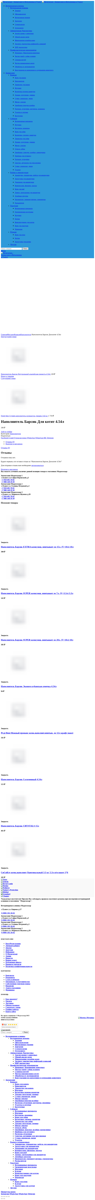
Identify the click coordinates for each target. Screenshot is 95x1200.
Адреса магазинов (13, 988)
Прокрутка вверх (8, 1192)
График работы (12, 1009)
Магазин (10, 335)
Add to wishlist (6, 432)
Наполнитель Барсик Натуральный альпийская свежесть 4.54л (26, 374)
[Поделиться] (4, 1196)
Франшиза (10, 990)
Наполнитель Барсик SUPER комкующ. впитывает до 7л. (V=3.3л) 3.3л (37, 593)
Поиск (25, 249)
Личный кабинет (13, 946)
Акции (8, 956)
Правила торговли (13, 964)
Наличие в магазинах (14, 444)
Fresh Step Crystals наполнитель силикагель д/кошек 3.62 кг (24, 416)
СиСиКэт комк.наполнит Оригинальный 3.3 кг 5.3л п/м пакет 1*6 (34, 872)
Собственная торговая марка (18, 984)
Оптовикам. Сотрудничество (18, 982)
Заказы (9, 948)
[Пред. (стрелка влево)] (2, 1198)
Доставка (9, 1003)
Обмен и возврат (13, 1005)
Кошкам (17, 335)
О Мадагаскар (11, 954)
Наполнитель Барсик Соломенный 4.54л (21, 779)
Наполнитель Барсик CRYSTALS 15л (20, 826)
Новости (9, 958)
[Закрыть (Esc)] (2, 1196)
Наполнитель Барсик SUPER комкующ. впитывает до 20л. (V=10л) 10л (37, 640)
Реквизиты (10, 977)
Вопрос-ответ (11, 960)
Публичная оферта (13, 962)
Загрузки (9, 950)
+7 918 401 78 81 (7, 480)
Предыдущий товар (8, 337)
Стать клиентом (12, 980)
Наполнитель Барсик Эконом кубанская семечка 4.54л (29, 686)
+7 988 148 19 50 (7, 482)
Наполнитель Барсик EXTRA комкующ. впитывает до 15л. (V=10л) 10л (37, 547)
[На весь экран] (6, 1196)
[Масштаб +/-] (9, 1196)
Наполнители (25, 335)
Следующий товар (8, 378)
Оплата (9, 1001)
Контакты (10, 975)
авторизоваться (37, 465)
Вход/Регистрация (13, 944)
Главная (4, 335)
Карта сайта (11, 1012)
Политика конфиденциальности (19, 966)
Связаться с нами (13, 1007)
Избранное (10, 952)
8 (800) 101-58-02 (8, 913)
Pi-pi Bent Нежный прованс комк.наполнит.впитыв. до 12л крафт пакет (37, 733)
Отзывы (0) (10, 442)
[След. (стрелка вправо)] (4, 1198)
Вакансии (10, 986)
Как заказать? (11, 999)
